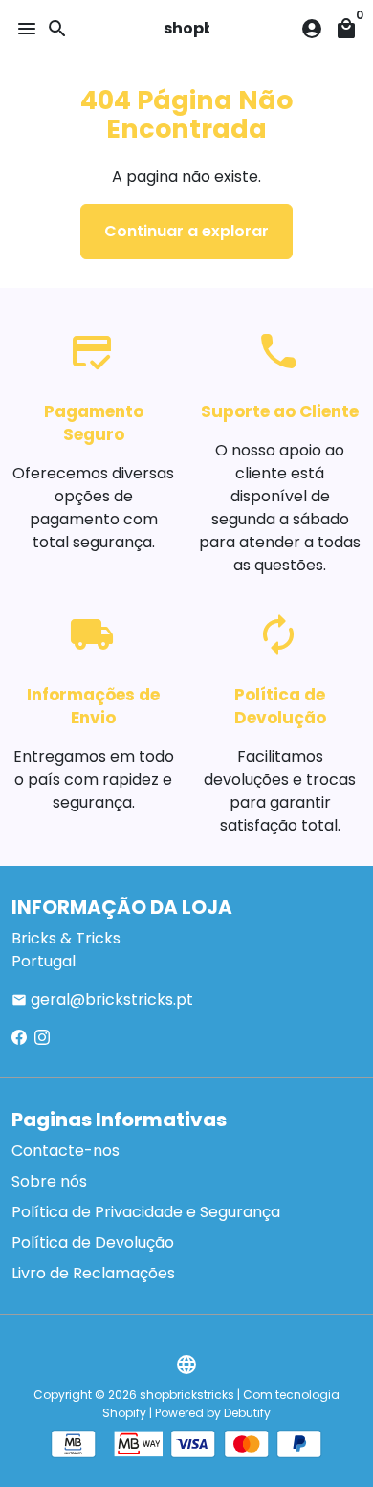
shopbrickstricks (187, 1395)
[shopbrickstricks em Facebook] (19, 1038)
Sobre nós (49, 1181)
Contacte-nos (65, 1151)
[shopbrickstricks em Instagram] (42, 1038)
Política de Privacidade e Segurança (145, 1212)
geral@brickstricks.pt (102, 999)
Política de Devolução (92, 1243)
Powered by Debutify (213, 1413)
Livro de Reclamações (93, 1273)
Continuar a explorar (186, 231)
